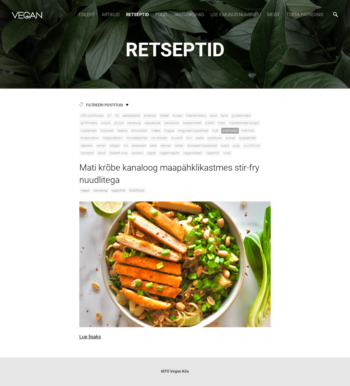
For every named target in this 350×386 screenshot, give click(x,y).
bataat (164, 116)
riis (126, 146)
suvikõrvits (252, 146)
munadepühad (137, 138)
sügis (225, 146)
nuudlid (176, 138)
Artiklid (110, 14)
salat (153, 146)
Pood (161, 14)
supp (236, 146)
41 (109, 116)
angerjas (150, 116)
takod (102, 153)
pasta (200, 138)
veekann (137, 153)
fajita (224, 116)
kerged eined (192, 123)
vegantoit (213, 153)
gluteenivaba (241, 116)
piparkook (215, 138)
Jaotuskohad (188, 14)
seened (166, 146)
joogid (105, 123)
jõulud (119, 123)
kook (221, 123)
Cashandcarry (196, 116)
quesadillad (247, 138)
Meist (273, 14)
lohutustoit (139, 131)
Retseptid (137, 14)
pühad (230, 138)
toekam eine (118, 153)
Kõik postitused (92, 116)
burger (177, 116)
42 (117, 116)
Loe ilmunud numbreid (236, 14)
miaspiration (90, 138)
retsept (115, 146)
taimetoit (87, 153)
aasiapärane (131, 116)
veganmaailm (169, 153)
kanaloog (134, 123)
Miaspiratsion (112, 138)
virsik (227, 153)
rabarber (87, 146)
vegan (151, 153)
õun (189, 138)
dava (213, 116)
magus (169, 131)
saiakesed (139, 146)
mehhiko (247, 131)
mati (215, 131)
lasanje (122, 131)
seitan (179, 146)
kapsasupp (153, 123)
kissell (209, 123)
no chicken (159, 138)
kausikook (171, 123)
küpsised (106, 131)
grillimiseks (89, 123)
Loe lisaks (90, 337)
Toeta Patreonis (304, 14)
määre (155, 131)
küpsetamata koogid (244, 123)
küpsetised (89, 131)
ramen (101, 146)
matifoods (230, 131)
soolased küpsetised (202, 146)
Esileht (87, 14)
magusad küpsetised (193, 131)
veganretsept (192, 153)
